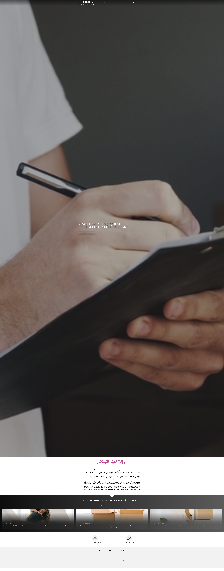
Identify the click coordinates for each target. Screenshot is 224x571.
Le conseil (127, 558)
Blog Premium (129, 542)
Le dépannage (109, 562)
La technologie (109, 558)
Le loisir (107, 560)
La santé (127, 557)
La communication (91, 558)
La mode (89, 560)
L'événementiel (109, 563)
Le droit (89, 557)
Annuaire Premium (95, 542)
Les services (127, 560)
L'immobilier (89, 562)
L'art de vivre (90, 563)
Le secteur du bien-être (111, 557)
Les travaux (127, 562)
